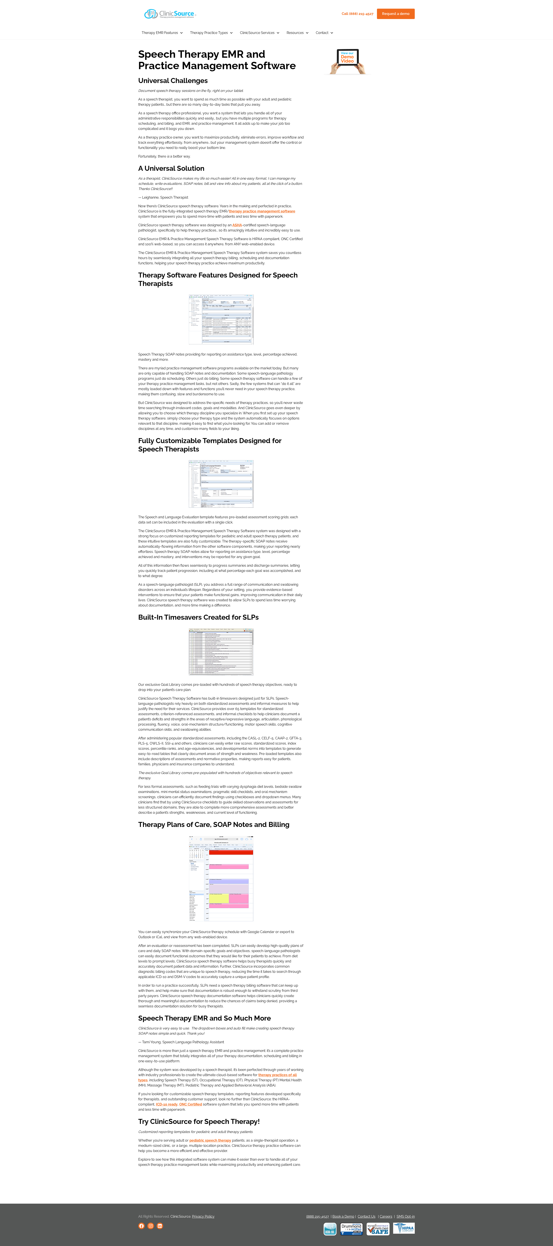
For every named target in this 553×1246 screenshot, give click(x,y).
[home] (169, 13)
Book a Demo (343, 1216)
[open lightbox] (347, 62)
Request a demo (396, 14)
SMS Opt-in (406, 1216)
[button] (162, 33)
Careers (386, 1216)
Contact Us (366, 1216)
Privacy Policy (203, 1216)
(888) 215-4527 (317, 1216)
